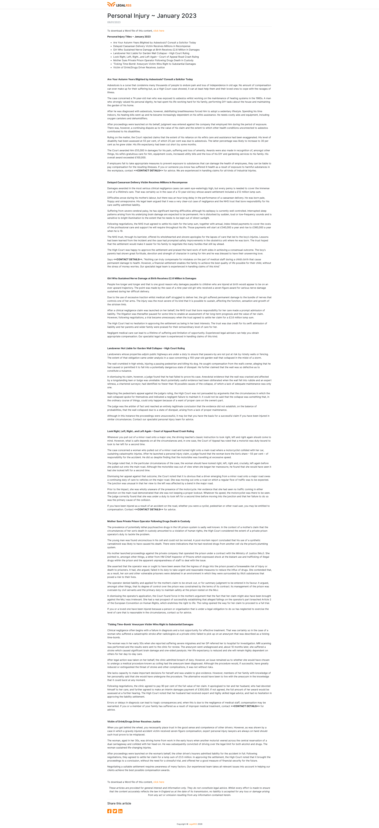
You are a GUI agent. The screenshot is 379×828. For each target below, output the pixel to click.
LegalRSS (193, 824)
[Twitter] (115, 811)
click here (158, 30)
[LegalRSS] (119, 4)
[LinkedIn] (120, 811)
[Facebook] (110, 811)
